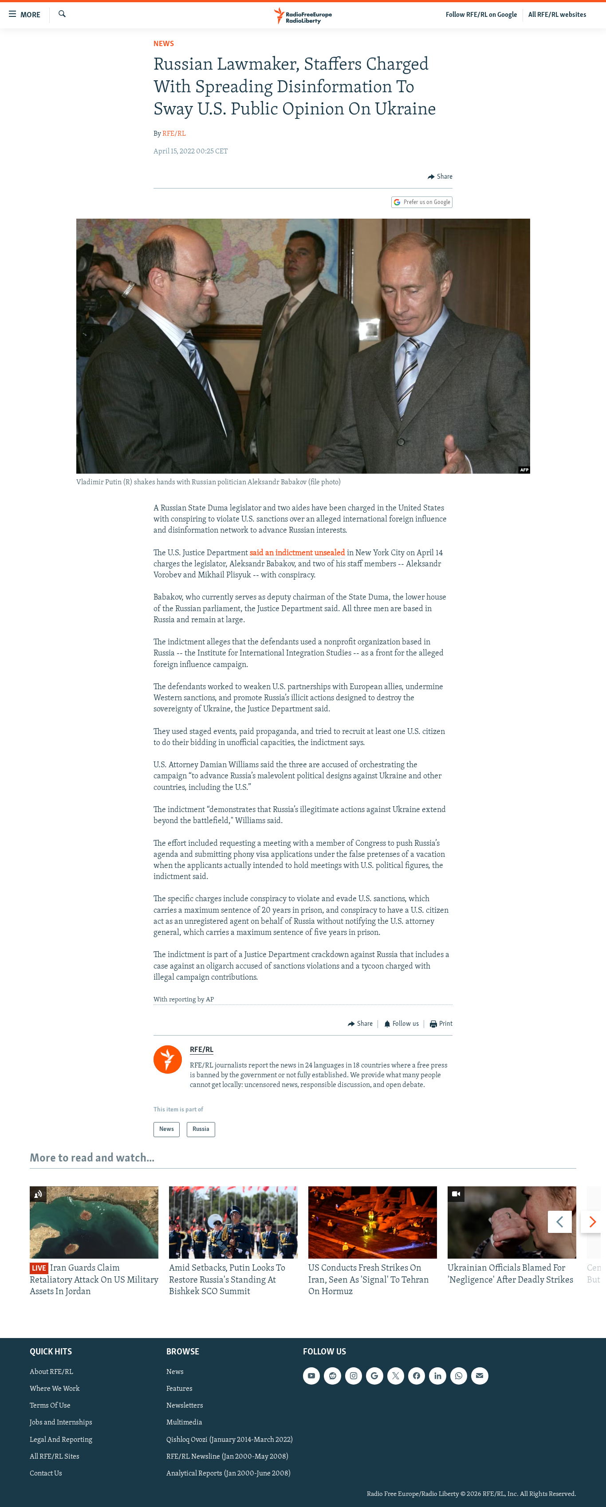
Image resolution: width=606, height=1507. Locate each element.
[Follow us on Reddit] (332, 1376)
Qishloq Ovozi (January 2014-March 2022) (229, 1440)
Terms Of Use (50, 1406)
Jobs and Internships (61, 1423)
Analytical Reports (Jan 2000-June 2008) (228, 1473)
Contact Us (46, 1473)
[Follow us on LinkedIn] (437, 1376)
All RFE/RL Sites (54, 1456)
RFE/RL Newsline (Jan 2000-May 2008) (227, 1456)
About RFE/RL (51, 1372)
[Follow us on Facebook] (416, 1376)
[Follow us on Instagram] (353, 1376)
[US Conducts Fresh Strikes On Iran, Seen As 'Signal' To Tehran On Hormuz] (372, 1222)
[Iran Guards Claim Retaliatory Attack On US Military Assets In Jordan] (94, 1222)
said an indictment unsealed (297, 553)
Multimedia (184, 1423)
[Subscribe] (479, 1376)
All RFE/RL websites (557, 15)
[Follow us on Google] (374, 1376)
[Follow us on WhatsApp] (458, 1376)
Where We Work (55, 1389)
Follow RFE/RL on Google (481, 15)
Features (179, 1389)
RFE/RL (174, 133)
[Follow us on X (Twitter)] (395, 1376)
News (163, 44)
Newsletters (184, 1406)
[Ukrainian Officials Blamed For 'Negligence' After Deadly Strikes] (512, 1222)
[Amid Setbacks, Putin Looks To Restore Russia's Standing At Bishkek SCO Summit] (233, 1222)
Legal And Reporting (61, 1440)
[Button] (440, 177)
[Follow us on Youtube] (311, 1376)
